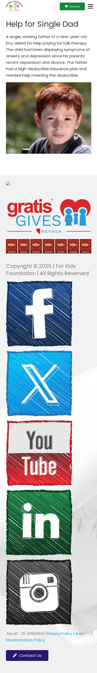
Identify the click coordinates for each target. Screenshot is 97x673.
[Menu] (90, 6)
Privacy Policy (59, 633)
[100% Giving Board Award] (48, 252)
